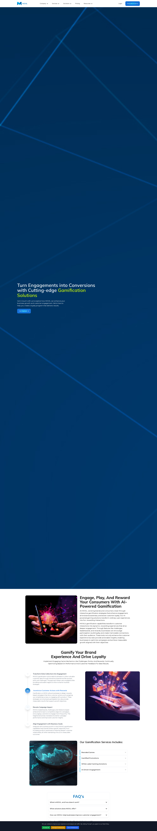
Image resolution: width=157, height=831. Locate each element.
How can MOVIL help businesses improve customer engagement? (75, 815)
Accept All (46, 827)
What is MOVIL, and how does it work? (64, 802)
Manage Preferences (58, 827)
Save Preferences (73, 827)
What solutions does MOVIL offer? (63, 809)
